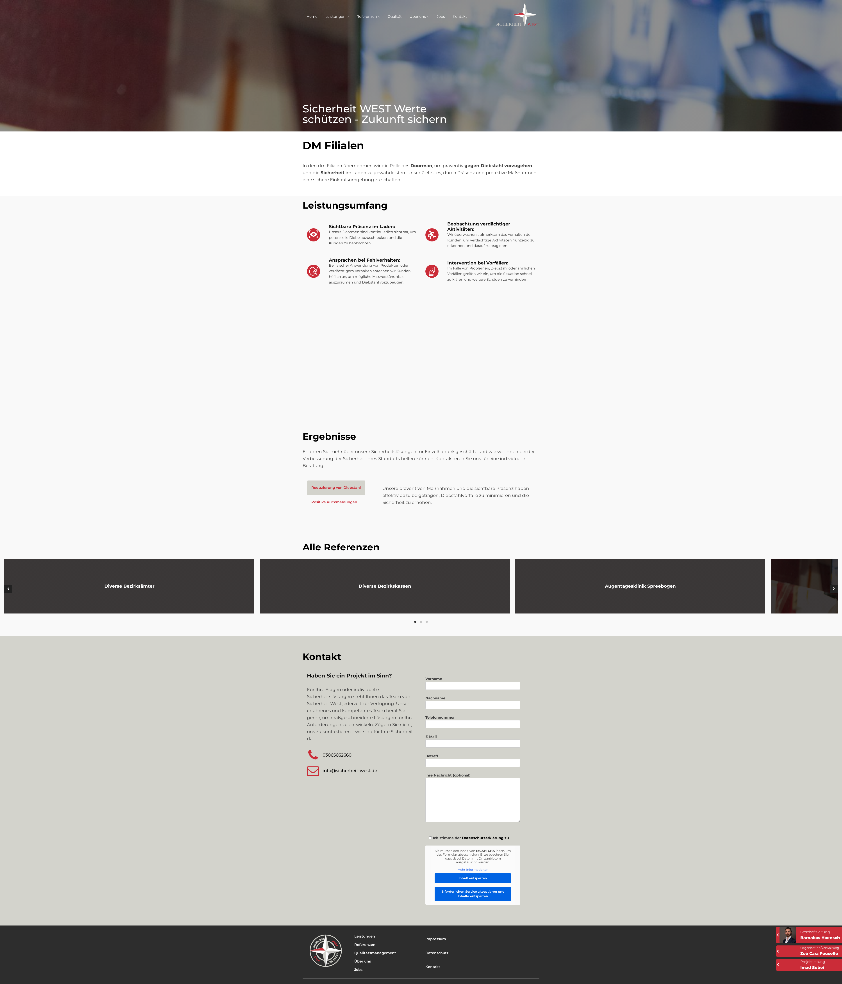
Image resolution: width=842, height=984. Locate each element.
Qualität (395, 16)
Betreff (431, 756)
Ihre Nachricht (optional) (448, 775)
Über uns (418, 16)
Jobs (441, 16)
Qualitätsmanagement (375, 953)
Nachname (435, 698)
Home (312, 16)
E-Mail (431, 737)
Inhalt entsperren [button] (473, 878)
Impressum (435, 939)
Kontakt (460, 16)
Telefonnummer (440, 717)
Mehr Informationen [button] (472, 870)
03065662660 (337, 755)
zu (506, 838)
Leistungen (335, 16)
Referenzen (367, 16)
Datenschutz (437, 953)
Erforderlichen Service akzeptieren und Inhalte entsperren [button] (473, 894)
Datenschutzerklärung (482, 838)
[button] (8, 589)
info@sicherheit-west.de (350, 770)
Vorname (433, 679)
